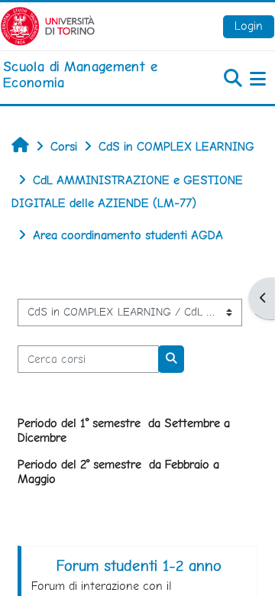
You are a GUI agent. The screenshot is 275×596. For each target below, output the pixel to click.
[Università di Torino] (47, 25)
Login (249, 25)
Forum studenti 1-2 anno (139, 565)
